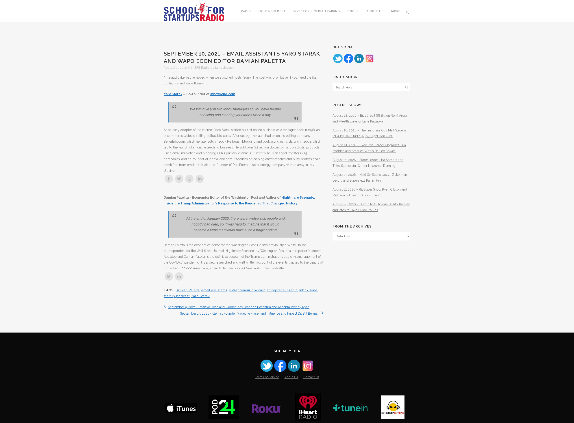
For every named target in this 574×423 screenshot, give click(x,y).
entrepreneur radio (282, 290)
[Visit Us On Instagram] (369, 62)
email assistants (214, 290)
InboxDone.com (222, 94)
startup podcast (177, 296)
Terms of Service (267, 377)
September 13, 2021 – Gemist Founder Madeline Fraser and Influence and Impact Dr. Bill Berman (249, 313)
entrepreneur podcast (247, 290)
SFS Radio (202, 67)
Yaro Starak (173, 94)
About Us (291, 377)
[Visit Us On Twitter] (338, 62)
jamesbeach (224, 67)
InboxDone (308, 290)
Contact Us (311, 377)
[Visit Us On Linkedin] (359, 62)
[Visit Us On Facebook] (348, 62)
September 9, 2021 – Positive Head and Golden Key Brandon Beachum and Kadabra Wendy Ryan (238, 307)
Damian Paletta (188, 290)
